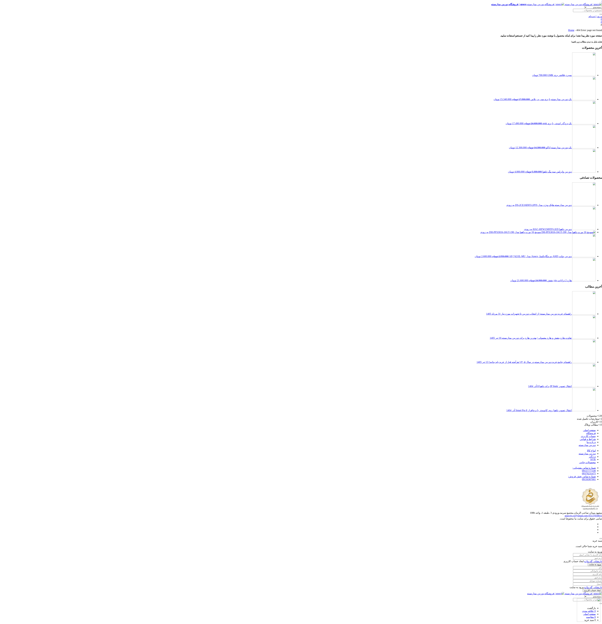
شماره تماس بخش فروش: (582, 476)
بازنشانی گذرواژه (593, 561)
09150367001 (589, 479)
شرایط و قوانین (588, 439)
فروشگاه (591, 433)
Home (571, 30)
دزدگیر (592, 456)
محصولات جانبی (587, 462)
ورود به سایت (595, 564)
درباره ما (591, 442)
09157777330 (589, 470)
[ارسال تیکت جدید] (588, 610)
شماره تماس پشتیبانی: (584, 468)
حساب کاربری (588, 436)
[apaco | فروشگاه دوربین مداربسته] (564, 593)
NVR (593, 459)
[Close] (600, 538)
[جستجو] (600, 14)
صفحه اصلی (589, 430)
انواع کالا (591, 450)
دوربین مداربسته (587, 445)
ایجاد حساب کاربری (592, 590)
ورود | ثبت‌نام (595, 16)
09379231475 (589, 473)
